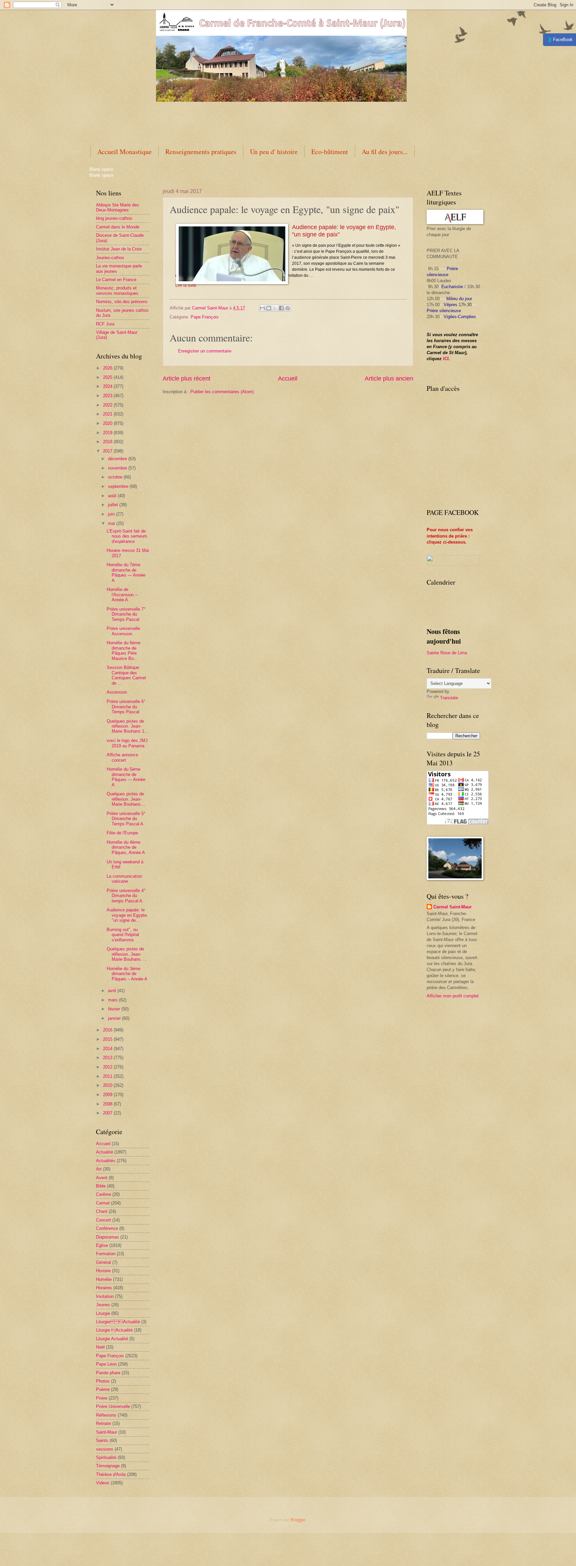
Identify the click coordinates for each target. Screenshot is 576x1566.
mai (112, 523)
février (114, 1008)
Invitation (105, 1296)
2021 (108, 414)
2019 (108, 432)
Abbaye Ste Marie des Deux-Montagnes (117, 207)
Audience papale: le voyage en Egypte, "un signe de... (127, 915)
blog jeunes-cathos (114, 218)
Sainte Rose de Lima (447, 652)
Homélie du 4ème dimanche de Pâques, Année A (126, 847)
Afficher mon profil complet (453, 995)
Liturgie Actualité (118, 1321)
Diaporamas (107, 1237)
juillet (113, 504)
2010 (108, 1085)
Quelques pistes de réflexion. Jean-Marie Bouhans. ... (127, 954)
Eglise (102, 1245)
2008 (108, 1103)
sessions (104, 1449)
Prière (101, 1398)
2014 (108, 1048)
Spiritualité (106, 1457)
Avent (101, 1177)
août (113, 495)
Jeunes (103, 1304)
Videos (102, 1482)
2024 (108, 386)
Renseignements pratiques (200, 151)
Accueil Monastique (124, 151)
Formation (105, 1253)
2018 (108, 441)
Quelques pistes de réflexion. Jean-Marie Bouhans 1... (127, 726)
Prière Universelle (113, 1406)
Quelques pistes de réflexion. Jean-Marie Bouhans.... (126, 799)
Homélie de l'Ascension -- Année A (122, 594)
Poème (103, 1389)
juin (112, 514)
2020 (108, 423)
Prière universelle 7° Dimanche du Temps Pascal (126, 614)
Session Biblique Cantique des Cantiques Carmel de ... (126, 675)
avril (112, 990)
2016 (108, 1029)
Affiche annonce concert (122, 757)
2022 (108, 405)
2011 (108, 1076)
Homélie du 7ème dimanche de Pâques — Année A (126, 572)
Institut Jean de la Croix (119, 248)
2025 (108, 377)
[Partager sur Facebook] (281, 308)
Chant (101, 1211)
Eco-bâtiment (329, 151)
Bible (101, 1186)
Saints (102, 1440)
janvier (115, 1018)
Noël (100, 1347)
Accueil (287, 378)
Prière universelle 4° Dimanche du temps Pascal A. (126, 895)
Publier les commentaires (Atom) (222, 391)
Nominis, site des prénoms (122, 301)
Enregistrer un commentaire (204, 350)
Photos (103, 1381)
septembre (119, 486)
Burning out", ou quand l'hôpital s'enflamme (123, 934)
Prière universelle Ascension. (123, 631)
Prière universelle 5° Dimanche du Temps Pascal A (126, 818)
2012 (108, 1066)
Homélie (104, 1279)
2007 (108, 1112)
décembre (118, 458)
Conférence (107, 1228)
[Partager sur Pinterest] (287, 308)
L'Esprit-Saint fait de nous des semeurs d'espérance (127, 536)
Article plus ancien (389, 378)
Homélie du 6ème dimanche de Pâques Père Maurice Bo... (123, 650)
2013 (108, 1057)
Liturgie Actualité (112, 1338)
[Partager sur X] (275, 308)
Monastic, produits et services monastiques (117, 290)
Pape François (110, 1355)
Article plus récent (186, 378)
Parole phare (108, 1372)
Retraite (103, 1423)
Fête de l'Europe (122, 832)
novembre (118, 468)
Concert (103, 1220)
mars (113, 999)
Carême (103, 1194)
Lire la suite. (186, 285)
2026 (108, 367)
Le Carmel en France (116, 279)
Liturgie (103, 1313)
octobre (116, 477)
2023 (108, 395)
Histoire (103, 1270)
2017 (108, 451)
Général (103, 1262)
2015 (108, 1039)
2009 (108, 1094)
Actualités (105, 1160)
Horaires (104, 1287)
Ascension (117, 692)
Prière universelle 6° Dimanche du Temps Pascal (126, 706)
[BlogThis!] (268, 308)
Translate (449, 697)
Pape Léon (106, 1364)
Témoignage (108, 1465)
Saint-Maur (106, 1432)
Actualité (104, 1151)
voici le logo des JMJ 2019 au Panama (127, 743)
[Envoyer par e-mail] (262, 308)
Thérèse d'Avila (111, 1474)
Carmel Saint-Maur (452, 906)
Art (99, 1168)
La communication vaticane (124, 879)
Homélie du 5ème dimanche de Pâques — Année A (126, 777)
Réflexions (106, 1415)
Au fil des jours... (385, 151)
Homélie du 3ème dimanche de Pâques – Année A (127, 973)
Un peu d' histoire (274, 151)
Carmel (103, 1203)
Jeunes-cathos (110, 257)
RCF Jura (105, 323)
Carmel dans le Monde (117, 226)
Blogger (298, 1519)
